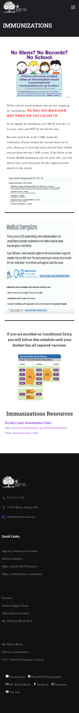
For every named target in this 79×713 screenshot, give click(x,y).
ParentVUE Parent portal (46, 677)
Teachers (7, 598)
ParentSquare (17, 677)
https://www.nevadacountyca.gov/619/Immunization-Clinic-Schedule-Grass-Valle (36, 428)
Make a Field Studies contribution (22, 574)
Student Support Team (15, 605)
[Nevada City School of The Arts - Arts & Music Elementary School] (15, 7)
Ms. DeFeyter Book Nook (17, 621)
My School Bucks (12, 644)
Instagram (60, 684)
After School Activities (15, 613)
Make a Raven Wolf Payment (19, 566)
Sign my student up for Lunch (20, 551)
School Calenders (12, 558)
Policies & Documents (15, 652)
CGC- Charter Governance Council (23, 659)
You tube (14, 692)
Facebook (42, 684)
